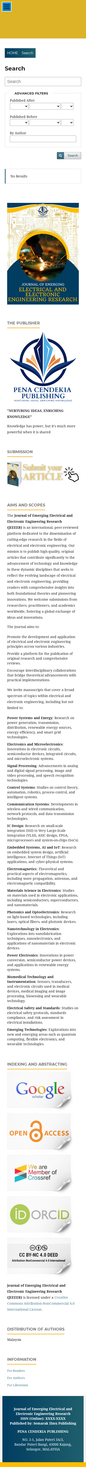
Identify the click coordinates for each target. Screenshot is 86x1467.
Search (73, 155)
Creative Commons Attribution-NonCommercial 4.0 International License (41, 1303)
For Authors (16, 1378)
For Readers (16, 1370)
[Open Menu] (6, 7)
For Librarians (17, 1385)
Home (12, 53)
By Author (18, 133)
